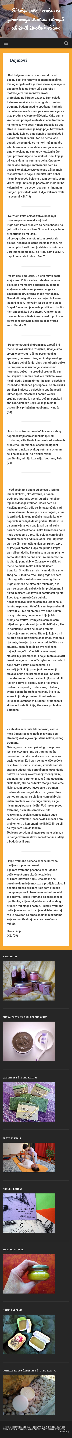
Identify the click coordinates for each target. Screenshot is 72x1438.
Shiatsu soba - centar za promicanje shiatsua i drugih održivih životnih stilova (36, 19)
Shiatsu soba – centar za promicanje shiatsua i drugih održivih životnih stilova (34, 1428)
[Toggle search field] (66, 43)
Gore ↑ (64, 1431)
